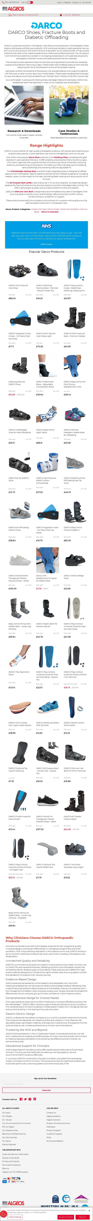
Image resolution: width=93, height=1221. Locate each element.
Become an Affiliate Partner (14, 1134)
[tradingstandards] (81, 1199)
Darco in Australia (50, 212)
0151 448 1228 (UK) (12, 2)
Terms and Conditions (11, 1165)
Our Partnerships (9, 1137)
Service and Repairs (54, 1141)
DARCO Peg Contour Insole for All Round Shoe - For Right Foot (20, 867)
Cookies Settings (15, 1217)
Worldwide (86, 2)
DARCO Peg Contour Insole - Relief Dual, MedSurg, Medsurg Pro (74, 288)
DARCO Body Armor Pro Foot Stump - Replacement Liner (75, 384)
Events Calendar (9, 1144)
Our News (6, 1141)
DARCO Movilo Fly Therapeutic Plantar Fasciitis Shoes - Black (46, 819)
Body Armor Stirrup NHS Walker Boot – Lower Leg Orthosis (20, 626)
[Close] (89, 1210)
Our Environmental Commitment (16, 1123)
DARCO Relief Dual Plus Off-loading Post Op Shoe (74, 480)
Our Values (6, 1120)
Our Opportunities (10, 1130)
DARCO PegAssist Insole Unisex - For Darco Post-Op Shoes (20, 336)
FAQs (48, 1137)
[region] (46, 1214)
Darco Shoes (53, 209)
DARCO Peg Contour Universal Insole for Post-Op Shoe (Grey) (75, 626)
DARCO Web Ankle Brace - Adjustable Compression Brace (45, 384)
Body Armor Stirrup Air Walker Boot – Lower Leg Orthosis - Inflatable (20, 915)
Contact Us (76, 2)
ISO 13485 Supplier (20, 1172)
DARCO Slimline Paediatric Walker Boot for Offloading (74, 432)
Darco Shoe (34, 157)
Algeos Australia (53, 1120)
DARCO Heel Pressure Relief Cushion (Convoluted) (46, 480)
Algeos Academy (53, 1116)
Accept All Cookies (66, 1217)
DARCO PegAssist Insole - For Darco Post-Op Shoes (47, 530)
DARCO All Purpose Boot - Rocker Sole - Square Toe (47, 770)
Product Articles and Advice (58, 1123)
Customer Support (54, 1134)
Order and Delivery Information (15, 1154)
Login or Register (64, 2)
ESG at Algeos (8, 1127)
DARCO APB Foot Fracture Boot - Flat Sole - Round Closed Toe (47, 288)
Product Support (53, 1130)
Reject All (82, 1217)
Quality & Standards (10, 1158)
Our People (7, 1116)
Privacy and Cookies (10, 1161)
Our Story (6, 1113)
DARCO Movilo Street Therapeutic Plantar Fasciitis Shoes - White (19, 578)
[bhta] (66, 1199)
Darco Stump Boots (69, 209)
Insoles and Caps (38, 209)
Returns (5, 1168)
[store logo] (16, 9)
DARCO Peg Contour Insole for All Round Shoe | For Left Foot (75, 674)
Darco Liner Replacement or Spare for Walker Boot (46, 578)
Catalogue (50, 1127)
